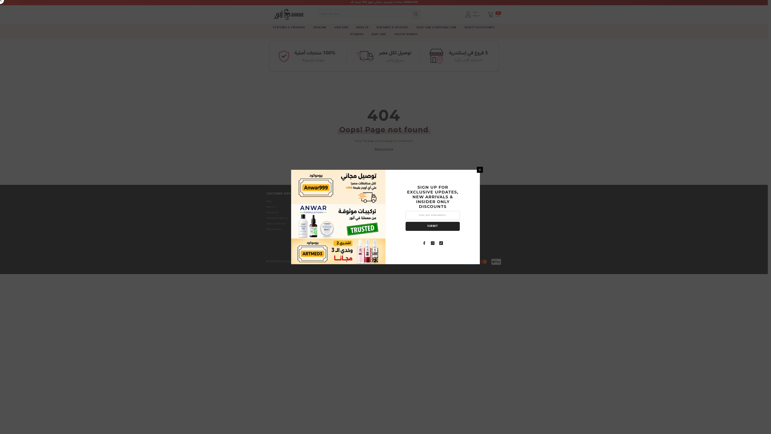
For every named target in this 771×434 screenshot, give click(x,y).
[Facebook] (424, 243)
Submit (432, 226)
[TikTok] (441, 243)
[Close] (480, 170)
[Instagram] (432, 243)
